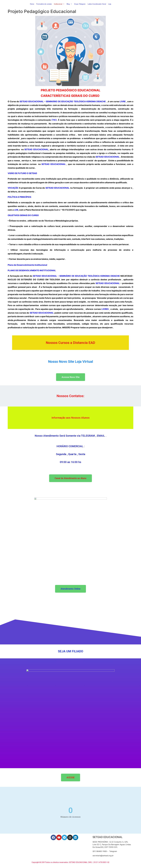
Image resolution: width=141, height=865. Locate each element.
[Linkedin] (75, 837)
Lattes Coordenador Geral (97, 4)
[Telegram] (64, 837)
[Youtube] (59, 837)
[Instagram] (70, 837)
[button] (63, 4)
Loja (109, 4)
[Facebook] (53, 837)
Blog (68, 4)
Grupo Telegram (79, 4)
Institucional (58, 4)
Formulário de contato (44, 4)
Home (32, 4)
